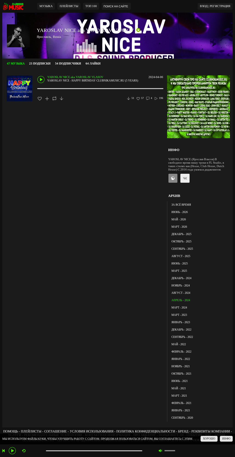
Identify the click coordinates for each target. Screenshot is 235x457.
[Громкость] (170, 450)
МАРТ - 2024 (179, 307)
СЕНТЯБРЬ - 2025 (182, 248)
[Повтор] (23, 451)
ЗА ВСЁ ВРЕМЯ (181, 204)
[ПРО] (138, 30)
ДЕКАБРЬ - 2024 (181, 278)
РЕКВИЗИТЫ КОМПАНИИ (210, 431)
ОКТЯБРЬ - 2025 (181, 241)
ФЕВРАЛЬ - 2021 (181, 403)
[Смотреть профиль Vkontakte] (184, 178)
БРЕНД (183, 431)
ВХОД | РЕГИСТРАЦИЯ (215, 6)
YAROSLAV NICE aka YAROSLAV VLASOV (85, 30)
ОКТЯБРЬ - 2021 (181, 373)
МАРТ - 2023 (179, 315)
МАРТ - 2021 (179, 395)
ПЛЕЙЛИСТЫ (31, 431)
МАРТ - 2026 (179, 226)
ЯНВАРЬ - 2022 (180, 359)
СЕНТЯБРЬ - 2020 (182, 417)
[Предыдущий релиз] (4, 451)
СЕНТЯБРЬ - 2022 (182, 337)
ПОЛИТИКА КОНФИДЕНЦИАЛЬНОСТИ (145, 431)
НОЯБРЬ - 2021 (180, 366)
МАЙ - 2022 (178, 344)
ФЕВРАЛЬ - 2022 (181, 351)
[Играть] (12, 451)
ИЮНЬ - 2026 (179, 212)
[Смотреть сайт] (172, 178)
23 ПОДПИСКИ (39, 63)
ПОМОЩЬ (10, 431)
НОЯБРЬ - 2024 (180, 285)
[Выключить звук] (160, 451)
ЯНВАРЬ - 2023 (180, 322)
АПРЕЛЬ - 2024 (180, 300)
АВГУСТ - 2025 (180, 256)
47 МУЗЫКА (16, 63)
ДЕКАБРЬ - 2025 (181, 234)
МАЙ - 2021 (178, 388)
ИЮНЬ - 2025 (179, 263)
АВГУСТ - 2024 (180, 292)
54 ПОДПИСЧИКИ (68, 63)
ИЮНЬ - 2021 (179, 381)
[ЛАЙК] (39, 98)
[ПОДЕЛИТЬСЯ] (54, 98)
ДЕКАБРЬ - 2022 (181, 329)
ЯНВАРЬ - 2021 (180, 410)
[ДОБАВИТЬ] (47, 98)
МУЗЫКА (46, 6)
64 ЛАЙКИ (93, 63)
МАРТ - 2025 (179, 270)
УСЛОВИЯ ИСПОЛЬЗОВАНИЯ (91, 431)
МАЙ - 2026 (178, 219)
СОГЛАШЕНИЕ (55, 431)
